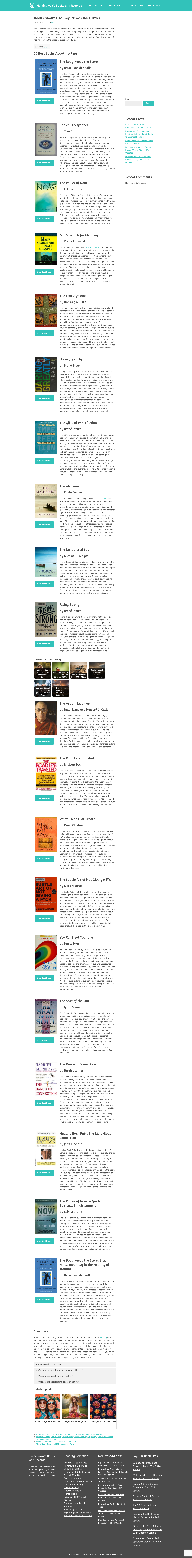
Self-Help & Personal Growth (78, 1515)
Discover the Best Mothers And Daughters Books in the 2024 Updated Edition (147, 1529)
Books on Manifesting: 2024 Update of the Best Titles (56, 1442)
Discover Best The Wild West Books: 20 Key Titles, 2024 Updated (138, 159)
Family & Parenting (73, 1478)
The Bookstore (95, 6)
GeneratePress (117, 1554)
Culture (67, 1469)
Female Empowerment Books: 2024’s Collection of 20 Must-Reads (111, 1513)
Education (77, 1469)
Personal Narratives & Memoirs (74, 1505)
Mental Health (56, 1437)
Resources (153, 6)
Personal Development (59, 1434)
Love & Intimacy (71, 1487)
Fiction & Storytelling (74, 1481)
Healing (103, 1337)
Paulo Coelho (101, 498)
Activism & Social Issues (75, 1462)
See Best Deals (44, 101)
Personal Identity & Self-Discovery (74, 1437)
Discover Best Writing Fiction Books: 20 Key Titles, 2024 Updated (138, 150)
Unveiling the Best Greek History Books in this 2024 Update (146, 1517)
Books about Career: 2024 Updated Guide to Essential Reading (147, 1541)
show (46, 47)
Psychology (92, 1437)
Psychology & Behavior (76, 1434)
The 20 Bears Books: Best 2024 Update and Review (55, 1444)
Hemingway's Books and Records (59, 5)
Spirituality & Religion (48, 1439)
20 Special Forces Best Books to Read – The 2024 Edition (147, 1466)
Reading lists (137, 6)
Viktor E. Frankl (93, 247)
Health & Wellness (43, 1434)
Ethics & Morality (72, 1475)
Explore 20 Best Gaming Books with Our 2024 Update (145, 1487)
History (88, 1481)
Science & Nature (84, 1512)
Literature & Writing (73, 1484)
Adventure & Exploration (75, 1466)
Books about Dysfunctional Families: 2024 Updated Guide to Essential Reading (139, 134)
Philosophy (69, 1509)
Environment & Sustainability (78, 1472)
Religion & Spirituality (94, 1434)
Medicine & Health (43, 1437)
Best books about (117, 6)
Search (128, 99)
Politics (78, 1509)
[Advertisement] (139, 53)
